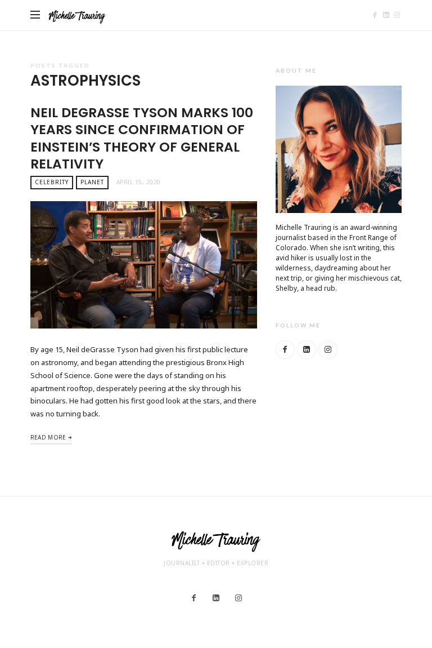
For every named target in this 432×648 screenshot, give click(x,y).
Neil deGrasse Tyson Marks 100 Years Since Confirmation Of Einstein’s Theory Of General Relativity (141, 138)
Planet (92, 182)
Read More (48, 437)
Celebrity (52, 182)
